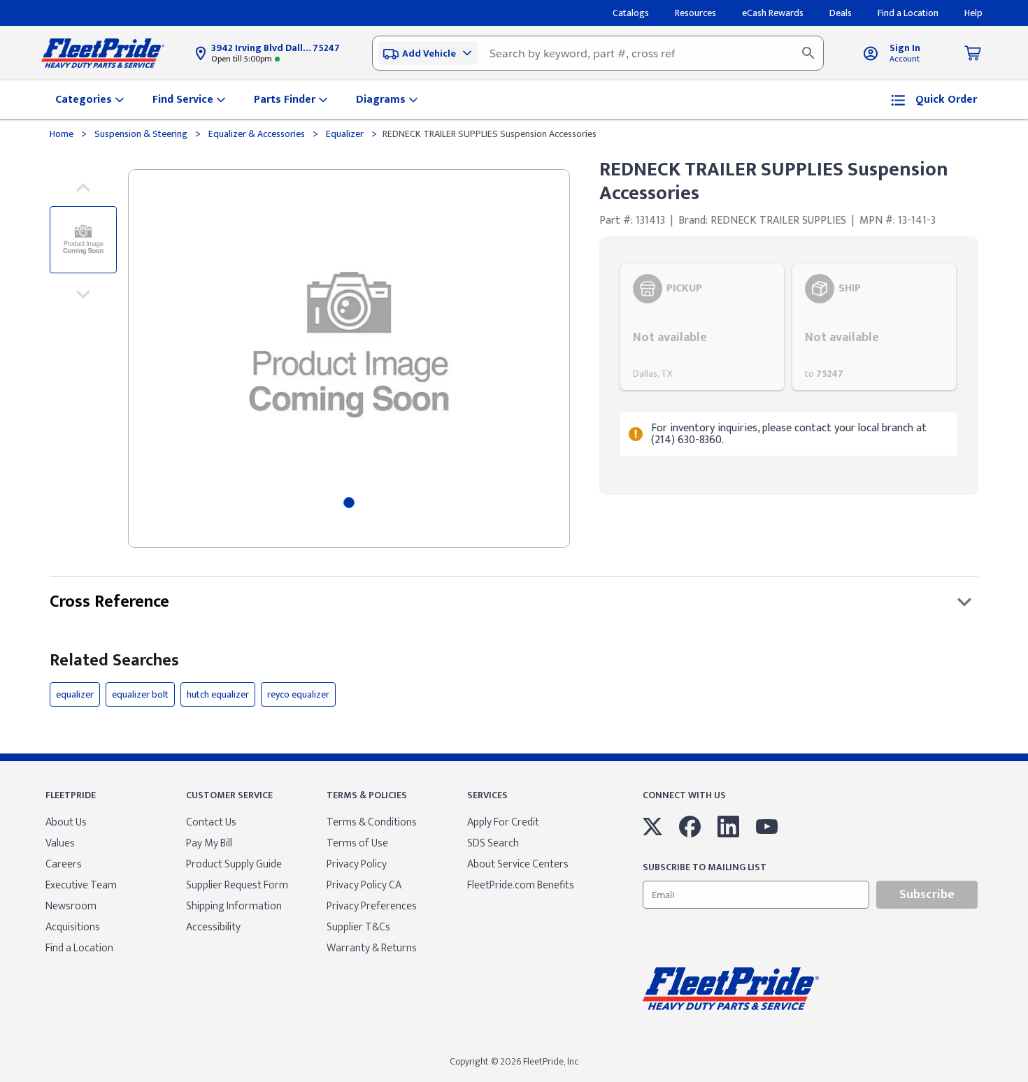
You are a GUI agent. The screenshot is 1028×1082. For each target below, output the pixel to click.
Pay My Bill (209, 843)
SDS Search (493, 843)
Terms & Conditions (372, 822)
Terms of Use (357, 843)
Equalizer (345, 134)
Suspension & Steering (141, 134)
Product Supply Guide (234, 864)
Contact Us (211, 822)
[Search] (808, 53)
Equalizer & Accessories (256, 134)
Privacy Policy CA (364, 885)
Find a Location (79, 948)
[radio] (702, 327)
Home (63, 134)
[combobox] (598, 53)
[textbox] (598, 53)
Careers (63, 864)
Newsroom (71, 906)
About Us (66, 822)
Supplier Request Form (237, 885)
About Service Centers (518, 864)
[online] (1024, 1081)
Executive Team (81, 885)
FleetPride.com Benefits (520, 885)
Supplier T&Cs (358, 927)
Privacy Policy (357, 864)
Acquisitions (72, 927)
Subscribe (927, 894)
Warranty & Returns (372, 948)
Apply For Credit (503, 822)
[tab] (349, 502)
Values (60, 843)
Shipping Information (234, 906)
